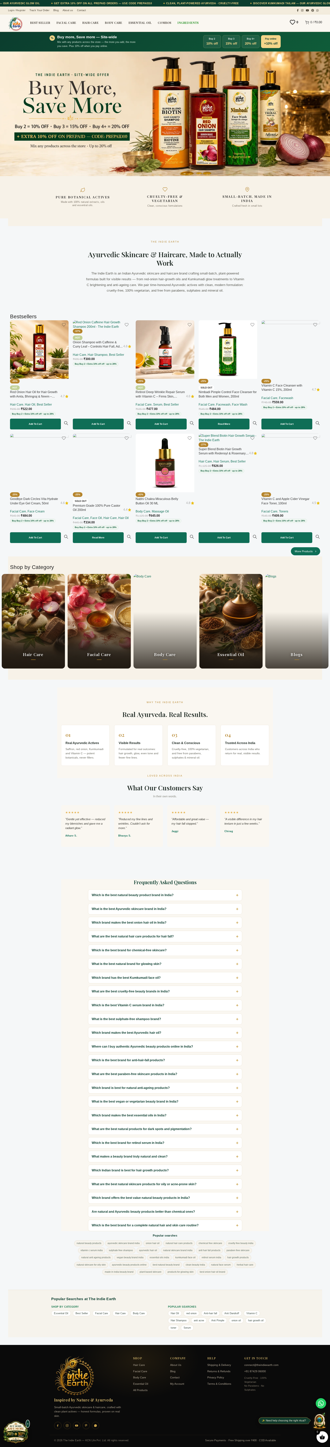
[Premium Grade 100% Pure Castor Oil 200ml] (102, 463)
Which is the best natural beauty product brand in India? (133, 895)
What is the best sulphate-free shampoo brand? (126, 1019)
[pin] (86, 1425)
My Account (177, 1383)
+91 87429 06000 (255, 1371)
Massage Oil (160, 511)
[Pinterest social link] (312, 10)
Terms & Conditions (219, 1383)
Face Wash (239, 404)
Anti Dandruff (231, 1313)
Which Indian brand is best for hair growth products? (130, 1170)
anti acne (199, 1320)
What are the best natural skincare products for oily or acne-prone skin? (144, 1184)
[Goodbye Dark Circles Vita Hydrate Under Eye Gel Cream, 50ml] (39, 463)
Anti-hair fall (210, 1313)
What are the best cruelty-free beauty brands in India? (131, 991)
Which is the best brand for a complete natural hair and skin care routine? (145, 1225)
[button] (35, 424)
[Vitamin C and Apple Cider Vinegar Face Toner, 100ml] (290, 463)
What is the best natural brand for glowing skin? (126, 963)
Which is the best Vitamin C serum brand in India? (128, 1005)
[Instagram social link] (302, 10)
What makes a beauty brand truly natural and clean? (130, 1156)
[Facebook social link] (297, 10)
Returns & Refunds (218, 1371)
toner (173, 1327)
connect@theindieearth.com (260, 1365)
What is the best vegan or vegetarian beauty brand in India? (135, 1101)
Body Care (143, 511)
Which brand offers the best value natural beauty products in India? (141, 1197)
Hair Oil (30, 404)
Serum (157, 404)
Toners (283, 511)
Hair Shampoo (97, 354)
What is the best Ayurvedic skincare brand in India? (129, 909)
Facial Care (144, 404)
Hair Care (16, 404)
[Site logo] (15, 23)
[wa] (95, 1425)
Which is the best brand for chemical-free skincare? (129, 950)
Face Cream (36, 511)
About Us (175, 1365)
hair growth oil (256, 1320)
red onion (191, 1313)
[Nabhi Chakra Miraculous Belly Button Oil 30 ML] (165, 463)
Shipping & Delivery (219, 1365)
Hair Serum (221, 461)
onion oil (236, 1320)
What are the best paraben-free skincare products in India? (134, 1074)
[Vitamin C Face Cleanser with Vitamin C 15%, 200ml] (290, 349)
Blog (172, 1371)
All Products (140, 1390)
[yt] (76, 1425)
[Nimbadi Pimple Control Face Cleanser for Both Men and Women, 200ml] (228, 349)
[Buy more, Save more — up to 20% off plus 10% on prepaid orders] (16, 1432)
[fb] (57, 1425)
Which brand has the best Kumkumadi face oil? (126, 977)
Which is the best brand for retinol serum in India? (128, 1142)
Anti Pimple (217, 1320)
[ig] (67, 1425)
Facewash (223, 404)
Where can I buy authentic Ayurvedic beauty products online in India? (142, 1046)
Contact (175, 1377)
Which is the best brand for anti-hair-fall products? (128, 1060)
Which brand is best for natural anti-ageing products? (131, 1087)
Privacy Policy (215, 1377)
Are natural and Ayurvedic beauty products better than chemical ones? (143, 1211)
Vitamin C (251, 1313)
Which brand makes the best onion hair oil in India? (129, 922)
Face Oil (96, 518)
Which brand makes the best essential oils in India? (129, 1115)
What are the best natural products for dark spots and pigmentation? (142, 1129)
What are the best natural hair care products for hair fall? (133, 936)
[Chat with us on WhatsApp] (321, 1403)
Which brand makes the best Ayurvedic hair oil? (126, 1032)
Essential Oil (61, 1313)
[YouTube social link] (307, 10)
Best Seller (44, 404)
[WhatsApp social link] (317, 10)
